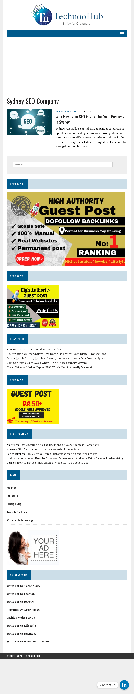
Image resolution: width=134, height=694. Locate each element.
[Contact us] (124, 685)
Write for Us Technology (20, 520)
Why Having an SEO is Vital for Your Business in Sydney (89, 119)
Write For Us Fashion (21, 594)
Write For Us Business (21, 633)
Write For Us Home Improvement (29, 641)
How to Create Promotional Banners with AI (35, 349)
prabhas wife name (18, 458)
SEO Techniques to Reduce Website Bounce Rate (48, 449)
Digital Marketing (66, 111)
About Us (11, 488)
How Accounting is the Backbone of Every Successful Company (59, 445)
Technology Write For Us (23, 610)
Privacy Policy (14, 504)
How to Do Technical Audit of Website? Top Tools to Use (52, 463)
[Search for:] (63, 164)
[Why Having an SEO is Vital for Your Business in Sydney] (29, 133)
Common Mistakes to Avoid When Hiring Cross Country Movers (47, 363)
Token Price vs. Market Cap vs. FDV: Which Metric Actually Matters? (49, 367)
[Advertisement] (67, 66)
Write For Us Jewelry (20, 602)
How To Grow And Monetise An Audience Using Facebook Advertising (79, 458)
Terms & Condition (17, 512)
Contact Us (12, 496)
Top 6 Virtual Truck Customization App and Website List (62, 454)
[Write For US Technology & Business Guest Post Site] (67, 14)
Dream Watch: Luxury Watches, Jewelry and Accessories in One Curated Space (56, 358)
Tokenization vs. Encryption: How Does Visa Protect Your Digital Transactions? (57, 354)
